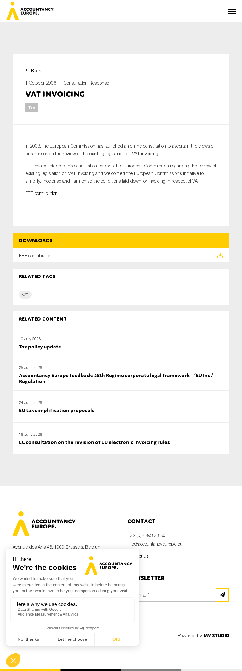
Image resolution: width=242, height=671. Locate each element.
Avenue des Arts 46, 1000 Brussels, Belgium (57, 547)
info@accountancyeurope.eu (154, 543)
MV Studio (216, 636)
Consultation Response (86, 82)
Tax (31, 107)
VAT (25, 294)
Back (36, 70)
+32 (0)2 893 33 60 (146, 535)
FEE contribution (41, 193)
